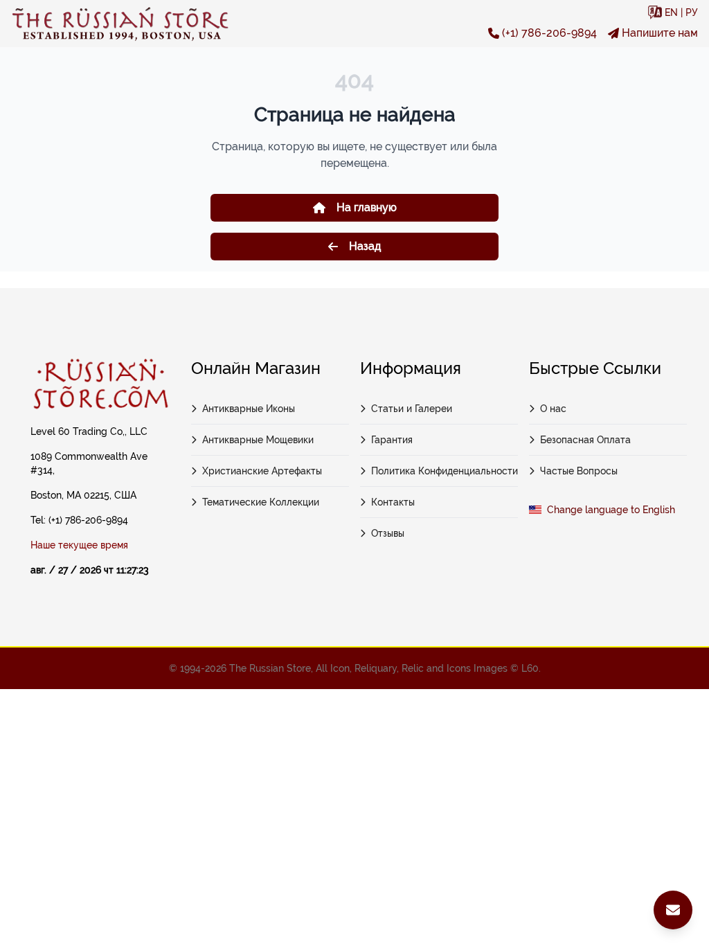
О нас (553, 408)
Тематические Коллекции (260, 502)
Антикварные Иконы (248, 408)
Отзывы (387, 533)
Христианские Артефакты (262, 470)
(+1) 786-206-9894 (549, 32)
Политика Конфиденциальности (444, 470)
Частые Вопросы (579, 470)
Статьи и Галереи (411, 408)
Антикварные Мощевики (258, 439)
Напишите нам (660, 32)
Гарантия (392, 439)
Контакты (393, 502)
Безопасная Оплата (585, 439)
